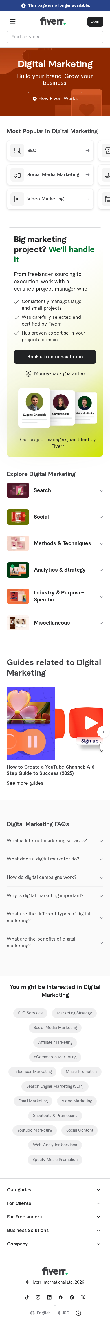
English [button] (44, 1313)
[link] (30, 1013)
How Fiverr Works (58, 98)
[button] (13, 22)
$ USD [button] (64, 1313)
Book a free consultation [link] (55, 357)
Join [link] (95, 22)
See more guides (25, 783)
